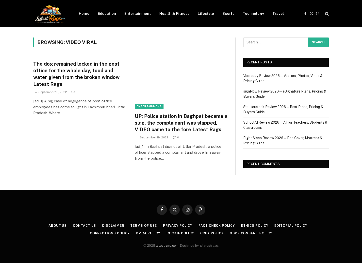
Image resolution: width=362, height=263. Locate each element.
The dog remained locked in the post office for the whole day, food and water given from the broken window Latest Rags (76, 74)
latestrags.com (167, 245)
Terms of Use (143, 225)
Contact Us (84, 225)
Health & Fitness (174, 13)
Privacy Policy (177, 225)
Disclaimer (113, 225)
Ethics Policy (254, 225)
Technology (253, 13)
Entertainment (137, 13)
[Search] (326, 13)
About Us (58, 225)
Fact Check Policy (216, 225)
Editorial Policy (290, 225)
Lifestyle (206, 13)
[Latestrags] (49, 13)
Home (84, 13)
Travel (278, 13)
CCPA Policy (212, 233)
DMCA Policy (148, 233)
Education (107, 13)
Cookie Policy (180, 233)
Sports (228, 13)
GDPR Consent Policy (251, 233)
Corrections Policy (110, 233)
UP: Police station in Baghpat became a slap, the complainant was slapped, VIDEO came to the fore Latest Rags (181, 122)
